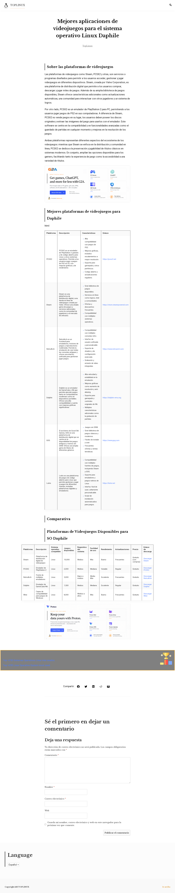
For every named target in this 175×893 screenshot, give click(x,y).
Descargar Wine (148, 595)
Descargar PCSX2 (148, 569)
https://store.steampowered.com (116, 305)
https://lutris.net (109, 483)
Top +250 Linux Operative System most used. (26, 665)
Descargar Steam (148, 559)
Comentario (52, 755)
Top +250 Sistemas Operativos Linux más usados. (29, 660)
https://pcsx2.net (109, 259)
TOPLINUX (17, 5)
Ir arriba (166, 887)
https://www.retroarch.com (113, 349)
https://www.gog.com (111, 440)
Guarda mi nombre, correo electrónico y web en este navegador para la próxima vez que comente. (84, 823)
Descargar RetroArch (148, 577)
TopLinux (87, 46)
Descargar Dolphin (148, 585)
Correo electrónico (55, 799)
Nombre (50, 787)
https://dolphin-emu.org (112, 398)
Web (47, 810)
